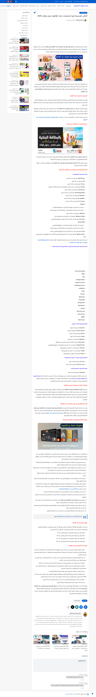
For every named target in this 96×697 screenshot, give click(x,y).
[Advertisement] (60, 36)
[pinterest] (8, 2)
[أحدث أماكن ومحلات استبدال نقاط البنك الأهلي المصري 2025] (24, 57)
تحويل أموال (16, 6)
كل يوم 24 (84, 49)
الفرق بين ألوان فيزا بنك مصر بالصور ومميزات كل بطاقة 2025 (13, 83)
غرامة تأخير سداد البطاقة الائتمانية (69, 489)
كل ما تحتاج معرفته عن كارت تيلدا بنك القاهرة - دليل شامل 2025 (13, 66)
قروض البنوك (25, 30)
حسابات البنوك (61, 6)
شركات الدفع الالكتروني (6, 6)
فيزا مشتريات (43, 6)
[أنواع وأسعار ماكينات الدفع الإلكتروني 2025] (24, 108)
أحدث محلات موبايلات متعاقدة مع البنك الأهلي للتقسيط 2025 (14, 100)
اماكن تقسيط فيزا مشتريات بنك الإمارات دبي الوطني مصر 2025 (79, 648)
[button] (81, 607)
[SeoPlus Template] (88, 694)
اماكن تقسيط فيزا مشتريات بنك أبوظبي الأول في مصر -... (61, 647)
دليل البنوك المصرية (81, 6)
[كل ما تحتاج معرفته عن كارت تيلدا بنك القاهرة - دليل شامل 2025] (24, 66)
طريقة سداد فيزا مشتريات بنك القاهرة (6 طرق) (66, 516)
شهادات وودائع (52, 6)
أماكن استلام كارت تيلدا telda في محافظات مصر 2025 (13, 41)
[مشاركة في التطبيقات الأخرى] (68, 607)
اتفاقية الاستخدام (68, 1)
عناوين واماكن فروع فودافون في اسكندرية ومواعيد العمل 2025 (13, 50)
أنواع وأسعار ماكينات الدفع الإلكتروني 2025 (13, 109)
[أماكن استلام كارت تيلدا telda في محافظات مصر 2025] (24, 40)
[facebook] (16, 2)
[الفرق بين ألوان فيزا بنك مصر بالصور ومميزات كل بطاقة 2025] (24, 83)
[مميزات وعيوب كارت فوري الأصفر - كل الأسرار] (24, 91)
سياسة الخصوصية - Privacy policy (81, 1)
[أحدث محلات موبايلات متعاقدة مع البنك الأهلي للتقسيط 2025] (24, 100)
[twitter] (13, 2)
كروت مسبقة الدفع (34, 6)
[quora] (11, 2)
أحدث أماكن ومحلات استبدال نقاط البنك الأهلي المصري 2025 (13, 58)
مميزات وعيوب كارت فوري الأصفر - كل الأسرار (13, 92)
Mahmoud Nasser (80, 20)
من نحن (61, 1)
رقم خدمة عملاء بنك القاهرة (53, 413)
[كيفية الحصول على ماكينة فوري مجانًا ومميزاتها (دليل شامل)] (24, 74)
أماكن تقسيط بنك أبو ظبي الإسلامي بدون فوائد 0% (43, 647)
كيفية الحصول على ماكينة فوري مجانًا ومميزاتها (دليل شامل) (14, 75)
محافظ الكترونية (24, 6)
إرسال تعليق (82, 660)
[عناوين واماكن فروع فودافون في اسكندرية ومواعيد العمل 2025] (24, 49)
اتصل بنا (56, 1)
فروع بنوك (68, 6)
